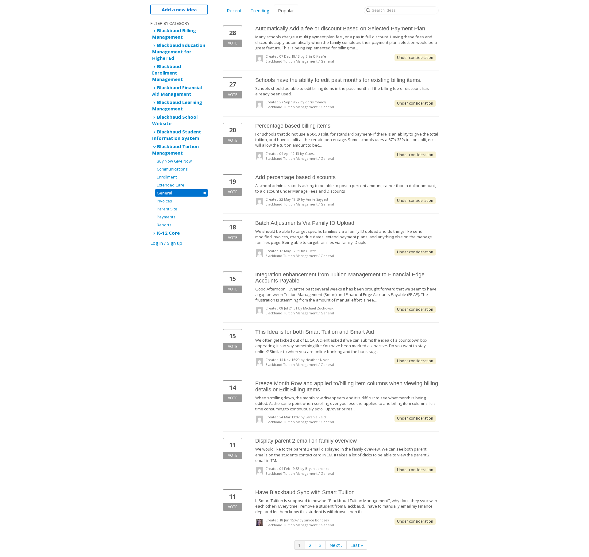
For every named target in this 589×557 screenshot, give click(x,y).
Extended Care (170, 185)
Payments (166, 217)
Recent (234, 10)
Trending (259, 10)
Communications (172, 169)
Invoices (164, 201)
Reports (164, 225)
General (181, 192)
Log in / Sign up (166, 243)
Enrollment (167, 177)
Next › (336, 545)
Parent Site (167, 209)
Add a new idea (179, 9)
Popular (286, 10)
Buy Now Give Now (174, 161)
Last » (356, 545)
